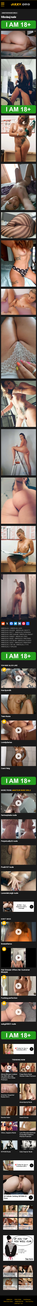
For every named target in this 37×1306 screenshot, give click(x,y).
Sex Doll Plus (29, 1301)
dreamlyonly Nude (26, 1102)
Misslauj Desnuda (23, 632)
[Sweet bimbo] (28, 1110)
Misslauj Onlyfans (23, 638)
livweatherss (6, 944)
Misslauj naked (8, 636)
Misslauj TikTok (8, 644)
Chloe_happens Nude (8, 1133)
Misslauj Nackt (26, 634)
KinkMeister (27, 1299)
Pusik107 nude (7, 867)
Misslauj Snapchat (23, 642)
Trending (4, 669)
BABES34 (9, 1299)
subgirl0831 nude (8, 1024)
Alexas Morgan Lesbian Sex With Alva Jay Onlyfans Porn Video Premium (9, 1077)
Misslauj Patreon (9, 640)
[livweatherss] (18, 931)
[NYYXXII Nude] (9, 1145)
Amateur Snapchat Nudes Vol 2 (7, 1096)
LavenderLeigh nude (9, 893)
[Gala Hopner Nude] (28, 1145)
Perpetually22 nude (9, 841)
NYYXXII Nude (6, 1152)
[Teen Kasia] (18, 704)
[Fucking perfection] (18, 986)
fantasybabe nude (9, 815)
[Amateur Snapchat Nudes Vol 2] (9, 1088)
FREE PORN (17, 1299)
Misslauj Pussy (25, 640)
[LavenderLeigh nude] (18, 881)
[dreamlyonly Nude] (28, 1092)
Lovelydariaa (6, 742)
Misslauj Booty (23, 630)
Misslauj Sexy (8, 642)
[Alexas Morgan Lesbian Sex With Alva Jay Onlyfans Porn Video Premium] (9, 1067)
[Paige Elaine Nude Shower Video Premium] (28, 1067)
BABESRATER (19, 1301)
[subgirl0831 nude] (18, 1012)
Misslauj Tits (23, 644)
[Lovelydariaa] (18, 730)
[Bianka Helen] (9, 1110)
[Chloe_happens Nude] (9, 1126)
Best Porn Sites (8, 1301)
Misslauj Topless (9, 646)
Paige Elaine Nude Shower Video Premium (28, 1075)
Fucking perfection (9, 998)
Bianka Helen (5, 1117)
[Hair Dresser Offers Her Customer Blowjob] (18, 958)
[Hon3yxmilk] (18, 678)
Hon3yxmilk (6, 690)
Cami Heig (5, 768)
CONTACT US (18, 1303)
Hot (4, 722)
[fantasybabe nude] (18, 803)
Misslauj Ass (16, 628)
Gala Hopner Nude (26, 1152)
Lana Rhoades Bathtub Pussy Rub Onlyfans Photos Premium (27, 1134)
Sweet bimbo (24, 1117)
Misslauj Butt (8, 632)
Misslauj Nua (22, 636)
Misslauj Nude (8, 638)
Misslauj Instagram (10, 634)
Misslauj (5, 628)
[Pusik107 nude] (18, 855)
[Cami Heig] (18, 756)
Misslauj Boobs (8, 630)
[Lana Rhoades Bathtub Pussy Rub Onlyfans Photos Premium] (28, 1126)
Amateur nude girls (21, 790)
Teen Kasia (5, 716)
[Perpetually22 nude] (18, 829)
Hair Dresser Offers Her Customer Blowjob (15, 971)
